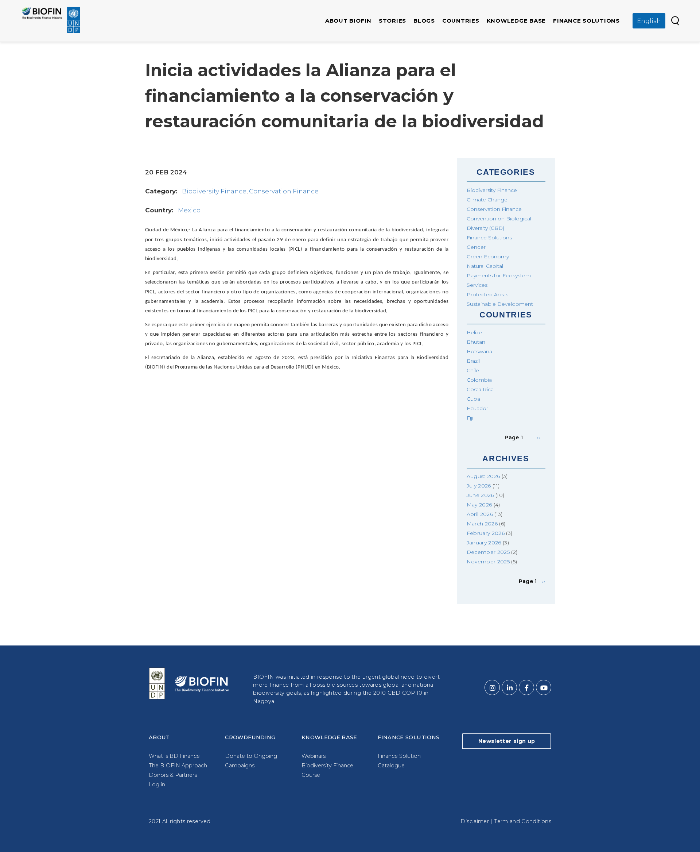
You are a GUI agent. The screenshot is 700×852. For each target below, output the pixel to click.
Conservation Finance (284, 191)
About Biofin (348, 20)
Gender (476, 247)
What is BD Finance (174, 756)
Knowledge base (516, 20)
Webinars (314, 756)
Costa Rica (480, 389)
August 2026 (483, 476)
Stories (392, 20)
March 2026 (482, 523)
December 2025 (488, 552)
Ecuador (477, 408)
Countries (460, 20)
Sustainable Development (500, 304)
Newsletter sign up (506, 741)
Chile (473, 370)
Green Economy (488, 256)
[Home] (51, 20)
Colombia (479, 380)
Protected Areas (487, 294)
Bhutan (476, 342)
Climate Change (487, 199)
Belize (474, 332)
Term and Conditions (522, 821)
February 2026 (486, 533)
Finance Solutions (586, 20)
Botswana (479, 351)
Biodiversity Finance (214, 191)
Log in (157, 784)
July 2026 (479, 485)
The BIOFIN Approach (178, 765)
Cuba (473, 399)
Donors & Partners (173, 775)
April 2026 (480, 514)
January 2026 (484, 542)
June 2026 (480, 495)
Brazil (473, 361)
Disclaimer (474, 821)
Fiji (470, 418)
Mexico (189, 210)
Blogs (424, 20)
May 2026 (479, 504)
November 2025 (488, 561)
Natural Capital (485, 266)
